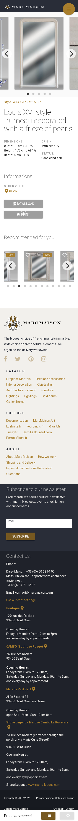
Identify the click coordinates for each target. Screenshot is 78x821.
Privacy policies (45, 798)
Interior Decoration (19, 384)
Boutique (15, 608)
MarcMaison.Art (44, 421)
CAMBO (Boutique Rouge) (27, 646)
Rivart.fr (54, 426)
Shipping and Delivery (21, 462)
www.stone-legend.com (44, 785)
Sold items (49, 396)
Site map (59, 808)
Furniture (47, 390)
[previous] (7, 53)
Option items (15, 402)
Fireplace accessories (50, 379)
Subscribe (20, 536)
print (23, 214)
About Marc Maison (19, 457)
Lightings (12, 396)
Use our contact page (21, 600)
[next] (71, 53)
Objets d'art (45, 384)
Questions (13, 474)
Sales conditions (64, 798)
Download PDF (23, 205)
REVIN (10, 191)
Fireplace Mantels (18, 379)
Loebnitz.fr (13, 426)
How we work (47, 457)
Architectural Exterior (21, 390)
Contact (69, 808)
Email (10, 521)
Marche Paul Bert (21, 689)
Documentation (17, 421)
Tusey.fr (12, 432)
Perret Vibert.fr (16, 438)
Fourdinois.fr (35, 426)
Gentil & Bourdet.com (37, 432)
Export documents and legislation (29, 468)
